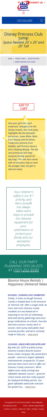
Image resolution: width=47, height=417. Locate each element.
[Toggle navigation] (41, 20)
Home (10, 58)
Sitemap (34, 409)
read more (33, 334)
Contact (7, 409)
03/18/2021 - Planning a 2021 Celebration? (26, 295)
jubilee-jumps (20, 58)
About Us (22, 409)
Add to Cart (24, 106)
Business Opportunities (36, 406)
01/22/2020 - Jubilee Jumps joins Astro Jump (26, 344)
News (28, 409)
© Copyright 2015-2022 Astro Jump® (17, 402)
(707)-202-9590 (24, 20)
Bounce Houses (33, 58)
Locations (14, 409)
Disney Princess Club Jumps (25, 62)
